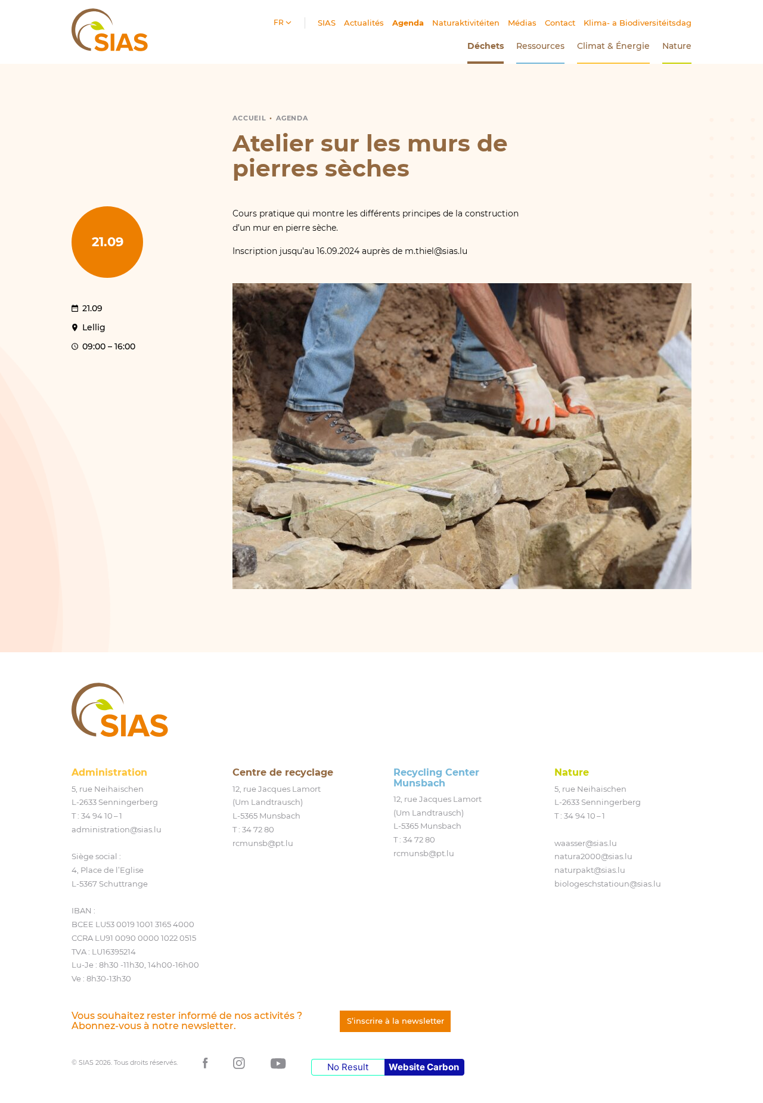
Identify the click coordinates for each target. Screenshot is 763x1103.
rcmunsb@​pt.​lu (262, 843)
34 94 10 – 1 (101, 815)
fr (280, 22)
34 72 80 (258, 829)
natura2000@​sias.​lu (593, 856)
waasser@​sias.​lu (585, 843)
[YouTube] (278, 1062)
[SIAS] (120, 709)
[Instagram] (239, 1062)
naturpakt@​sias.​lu (589, 870)
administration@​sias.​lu (117, 829)
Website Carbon (424, 1067)
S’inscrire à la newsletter (395, 1020)
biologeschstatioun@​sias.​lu (607, 883)
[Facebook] (205, 1062)
